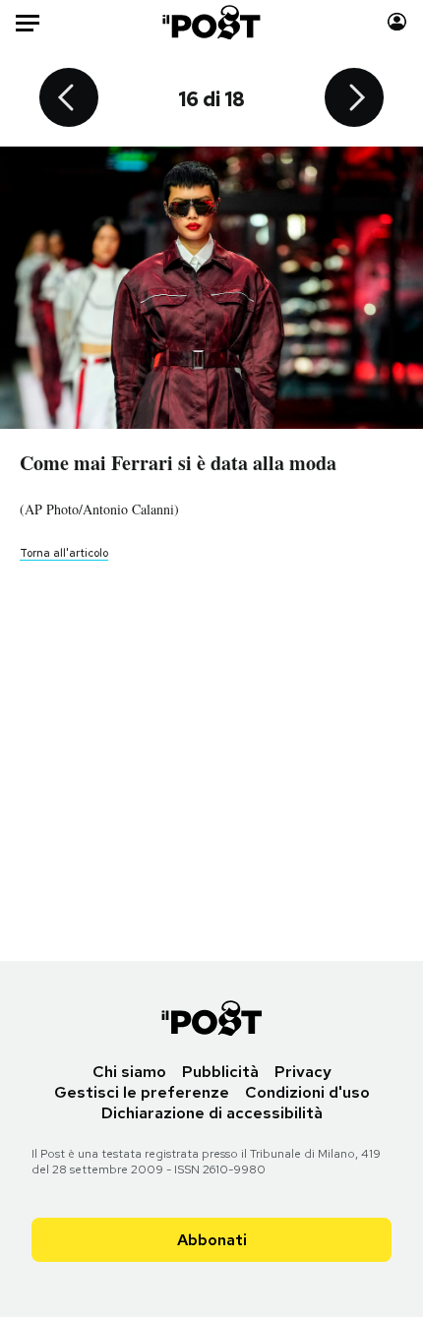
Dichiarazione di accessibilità (212, 1113)
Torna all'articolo (64, 553)
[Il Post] (212, 22)
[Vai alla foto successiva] (354, 99)
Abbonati (212, 1239)
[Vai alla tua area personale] (397, 22)
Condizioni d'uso (307, 1092)
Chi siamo (129, 1071)
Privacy (303, 1071)
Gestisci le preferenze (141, 1092)
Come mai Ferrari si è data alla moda (178, 463)
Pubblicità (220, 1071)
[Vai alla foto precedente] (68, 99)
